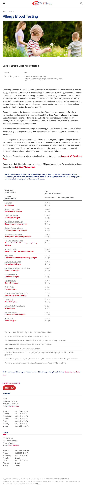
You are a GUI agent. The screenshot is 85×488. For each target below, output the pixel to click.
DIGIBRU (38, 484)
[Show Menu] (4, 3)
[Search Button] (81, 3)
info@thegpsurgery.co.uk (11, 383)
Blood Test (11, 11)
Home (4, 11)
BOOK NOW (9, 388)
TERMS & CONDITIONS (61, 479)
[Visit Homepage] (42, 3)
